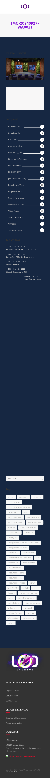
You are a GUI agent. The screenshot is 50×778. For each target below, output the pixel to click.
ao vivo (11, 497)
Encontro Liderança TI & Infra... (22, 250)
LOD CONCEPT (14, 172)
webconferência (15, 613)
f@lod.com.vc (12, 740)
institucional (28, 553)
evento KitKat (12, 265)
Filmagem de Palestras (17, 159)
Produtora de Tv (15, 578)
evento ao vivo (34, 522)
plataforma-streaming (17, 179)
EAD (26, 512)
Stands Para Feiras (16, 198)
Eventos (11, 527)
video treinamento (26, 598)
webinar (30, 613)
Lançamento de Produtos (19, 558)
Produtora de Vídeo (16, 185)
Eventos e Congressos (16, 718)
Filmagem (12, 537)
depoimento (13, 512)
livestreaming (29, 563)
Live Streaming (15, 568)
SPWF (25, 588)
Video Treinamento (16, 217)
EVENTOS (12, 140)
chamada (23, 497)
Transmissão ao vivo (28, 593)
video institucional (16, 204)
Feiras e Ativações (14, 723)
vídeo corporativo (32, 603)
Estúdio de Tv (33, 517)
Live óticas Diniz (32, 279)
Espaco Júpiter (12, 691)
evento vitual (13, 532)
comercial (37, 497)
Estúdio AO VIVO (15, 127)
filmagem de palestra (17, 547)
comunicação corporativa (19, 507)
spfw (32, 583)
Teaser (36, 588)
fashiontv (29, 532)
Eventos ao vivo (15, 146)
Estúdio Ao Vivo (15, 517)
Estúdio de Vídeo (15, 522)
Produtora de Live (16, 573)
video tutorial (13, 603)
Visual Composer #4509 (16, 272)
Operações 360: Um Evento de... (21, 257)
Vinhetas (12, 224)
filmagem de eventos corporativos (23, 542)
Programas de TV (15, 192)
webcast (28, 608)
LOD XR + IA (11, 701)
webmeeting (28, 618)
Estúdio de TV (14, 133)
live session (13, 563)
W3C (15, 772)
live (37, 558)
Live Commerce (14, 166)
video (10, 598)
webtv (10, 623)
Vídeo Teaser (13, 211)
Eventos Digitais (15, 153)
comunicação (14, 502)
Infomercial (13, 553)
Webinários (13, 618)
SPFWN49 (12, 588)
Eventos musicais (28, 527)
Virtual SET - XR (15, 230)
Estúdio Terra (12, 696)
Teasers (11, 593)
